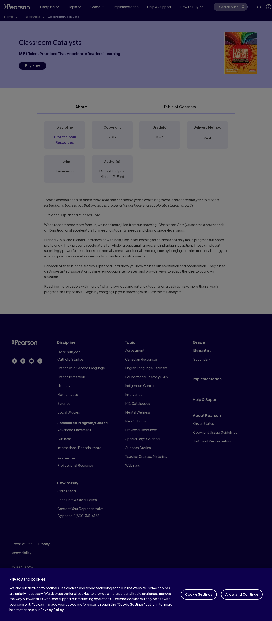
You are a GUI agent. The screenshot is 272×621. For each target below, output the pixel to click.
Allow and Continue (241, 594)
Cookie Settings (198, 594)
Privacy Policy (52, 609)
